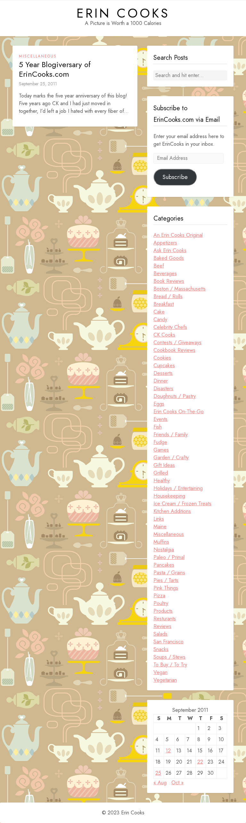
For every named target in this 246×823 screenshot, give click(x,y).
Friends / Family (170, 434)
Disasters (163, 388)
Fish (157, 427)
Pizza (159, 595)
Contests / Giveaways (177, 342)
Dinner (160, 380)
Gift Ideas (164, 465)
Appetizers (165, 242)
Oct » (177, 782)
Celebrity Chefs (170, 327)
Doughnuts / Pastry (174, 396)
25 (158, 773)
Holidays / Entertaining (178, 488)
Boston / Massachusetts (179, 288)
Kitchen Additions (172, 511)
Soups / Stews (169, 657)
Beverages (165, 273)
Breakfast (163, 304)
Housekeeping (169, 496)
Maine (160, 526)
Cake (159, 311)
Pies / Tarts (165, 580)
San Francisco (168, 641)
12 (168, 750)
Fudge (160, 442)
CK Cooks (164, 334)
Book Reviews (168, 281)
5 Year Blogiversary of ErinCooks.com (55, 69)
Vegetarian (165, 680)
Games (161, 450)
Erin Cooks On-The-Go (178, 411)
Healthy (161, 480)
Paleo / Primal (168, 557)
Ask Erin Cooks (169, 250)
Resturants (164, 618)
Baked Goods (168, 258)
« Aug (160, 782)
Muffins (161, 542)
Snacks (160, 649)
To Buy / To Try (170, 664)
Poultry (160, 603)
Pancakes (163, 565)
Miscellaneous (38, 56)
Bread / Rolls (168, 296)
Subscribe (175, 177)
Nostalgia (163, 549)
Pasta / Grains (169, 572)
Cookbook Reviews (174, 350)
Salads (160, 634)
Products (163, 611)
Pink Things (165, 588)
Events (160, 419)
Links (158, 519)
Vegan (160, 672)
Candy (160, 319)
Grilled (160, 473)
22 (200, 761)
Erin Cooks (123, 13)
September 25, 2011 (38, 84)
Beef (158, 265)
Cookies (162, 357)
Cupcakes (164, 365)
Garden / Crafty (171, 457)
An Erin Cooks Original (178, 235)
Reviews (162, 626)
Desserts (163, 373)
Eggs (158, 404)
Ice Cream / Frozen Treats (182, 503)
